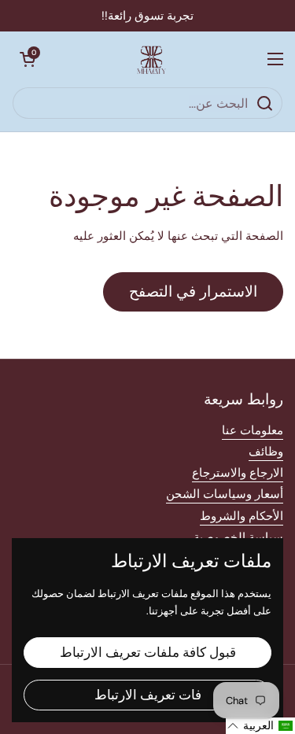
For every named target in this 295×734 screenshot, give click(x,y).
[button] (27, 59)
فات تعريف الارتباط (147, 694)
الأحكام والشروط (241, 516)
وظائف (266, 451)
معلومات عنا (252, 430)
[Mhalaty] (152, 59)
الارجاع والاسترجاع (237, 473)
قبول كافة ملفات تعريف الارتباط (148, 652)
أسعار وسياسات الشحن (224, 494)
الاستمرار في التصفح (193, 291)
